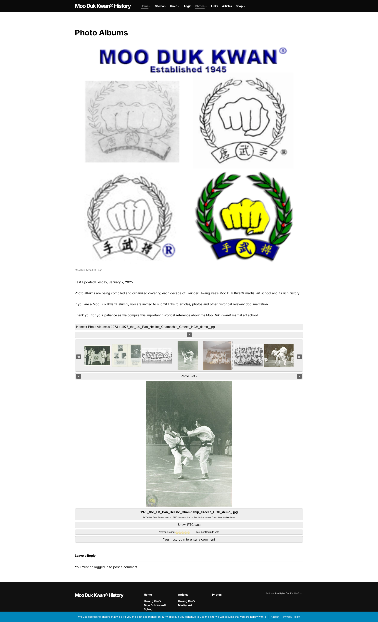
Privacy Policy (291, 616)
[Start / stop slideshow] (189, 334)
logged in (101, 567)
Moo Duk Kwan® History (99, 595)
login (209, 532)
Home (80, 327)
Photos (217, 594)
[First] (78, 356)
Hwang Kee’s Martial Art (186, 603)
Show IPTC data (189, 524)
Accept (275, 616)
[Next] (299, 376)
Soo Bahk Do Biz (283, 593)
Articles (183, 594)
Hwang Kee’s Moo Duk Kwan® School (155, 605)
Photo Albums (97, 327)
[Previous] (78, 376)
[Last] (299, 356)
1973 (114, 327)
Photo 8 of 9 (189, 376)
